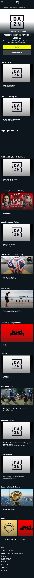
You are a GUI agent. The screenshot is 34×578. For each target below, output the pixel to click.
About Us (4, 568)
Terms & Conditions (7, 550)
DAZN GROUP (6, 559)
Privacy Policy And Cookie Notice (12, 553)
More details (17, 52)
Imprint (3, 556)
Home (6, 7)
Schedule (13, 7)
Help (2, 547)
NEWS (3, 562)
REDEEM (4, 565)
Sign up (17, 47)
